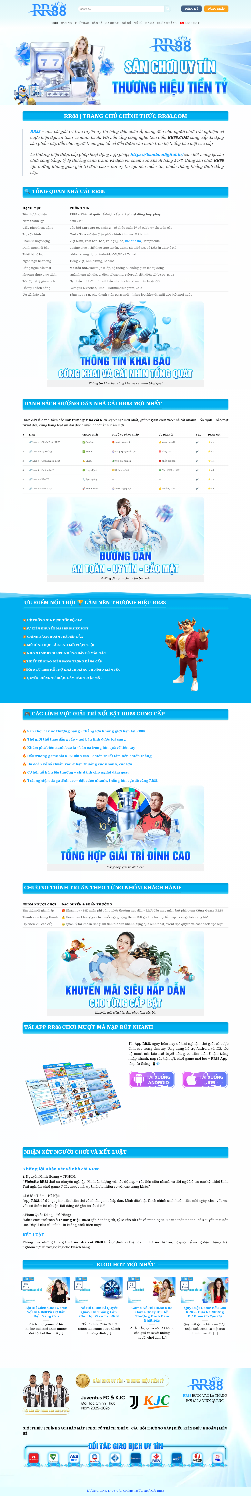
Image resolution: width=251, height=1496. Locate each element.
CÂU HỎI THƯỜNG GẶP (151, 1428)
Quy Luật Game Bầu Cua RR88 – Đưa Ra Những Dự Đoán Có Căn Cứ (205, 1312)
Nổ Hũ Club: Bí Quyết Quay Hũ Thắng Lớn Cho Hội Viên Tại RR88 (99, 1312)
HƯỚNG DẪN (166, 23)
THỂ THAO (82, 23)
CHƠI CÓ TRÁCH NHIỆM (108, 1428)
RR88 (55, 23)
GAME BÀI (112, 23)
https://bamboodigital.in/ (157, 154)
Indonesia (133, 241)
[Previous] (22, 1313)
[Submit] (167, 8)
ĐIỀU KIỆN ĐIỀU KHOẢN (195, 1428)
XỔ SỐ (126, 23)
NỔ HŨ (138, 23)
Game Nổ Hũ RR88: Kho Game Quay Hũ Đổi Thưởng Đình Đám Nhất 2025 (152, 1314)
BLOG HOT (192, 23)
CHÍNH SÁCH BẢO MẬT (65, 1428)
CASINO (66, 23)
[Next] (229, 1313)
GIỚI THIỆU (33, 1428)
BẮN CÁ (97, 23)
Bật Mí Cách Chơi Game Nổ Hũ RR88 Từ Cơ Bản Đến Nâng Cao (46, 1312)
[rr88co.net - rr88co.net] (47, 9)
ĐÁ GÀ (149, 23)
